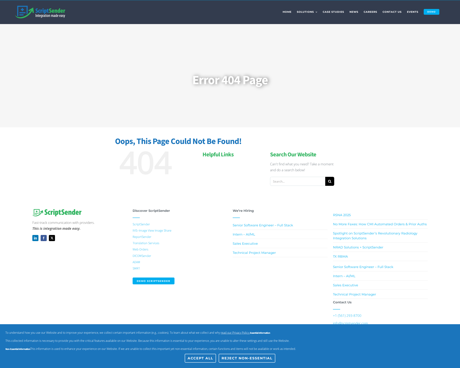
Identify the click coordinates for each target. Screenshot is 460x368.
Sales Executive (245, 244)
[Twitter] (52, 238)
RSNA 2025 (342, 215)
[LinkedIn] (35, 238)
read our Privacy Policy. (235, 333)
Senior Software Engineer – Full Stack (263, 225)
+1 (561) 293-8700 (347, 315)
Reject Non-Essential (247, 358)
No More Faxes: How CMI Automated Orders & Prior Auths (380, 224)
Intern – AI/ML (244, 234)
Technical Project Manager (254, 253)
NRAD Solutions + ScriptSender (358, 247)
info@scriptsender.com (350, 323)
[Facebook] (44, 238)
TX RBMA (340, 256)
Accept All (200, 358)
